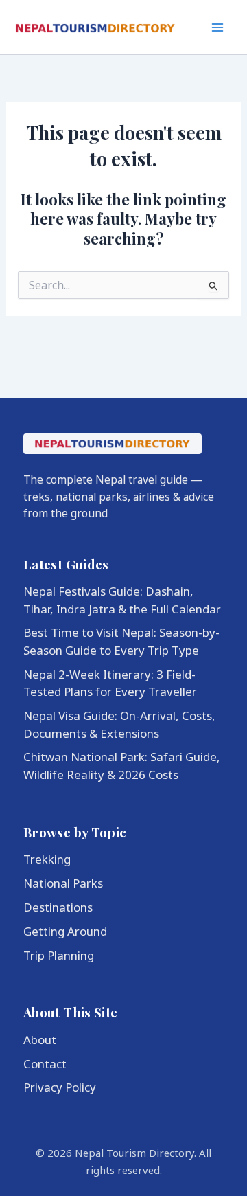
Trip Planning (58, 955)
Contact (45, 1064)
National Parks (63, 883)
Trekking (47, 859)
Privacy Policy (59, 1087)
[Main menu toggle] (218, 27)
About (39, 1040)
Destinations (58, 907)
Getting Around (65, 931)
